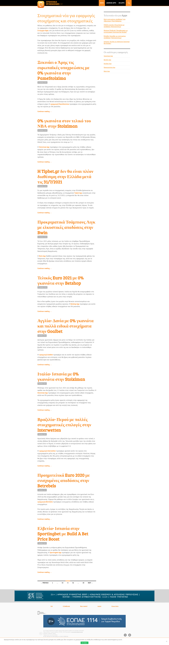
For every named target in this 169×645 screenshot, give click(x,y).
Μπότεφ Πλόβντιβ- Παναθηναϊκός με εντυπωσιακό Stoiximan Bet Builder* (116, 31)
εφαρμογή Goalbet (46, 355)
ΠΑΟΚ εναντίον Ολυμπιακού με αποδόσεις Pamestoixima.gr (114, 26)
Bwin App (42, 256)
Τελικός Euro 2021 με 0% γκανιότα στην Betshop (60, 280)
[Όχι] (167, 641)
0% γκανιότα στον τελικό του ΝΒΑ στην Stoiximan (64, 123)
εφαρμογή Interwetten (47, 451)
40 (83, 583)
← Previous (44, 583)
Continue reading (44, 111)
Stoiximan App (44, 147)
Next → (90, 583)
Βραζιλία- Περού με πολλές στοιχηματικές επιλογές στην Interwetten (64, 424)
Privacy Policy (114, 606)
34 (62, 583)
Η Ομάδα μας (66, 606)
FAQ (52, 606)
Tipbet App (78, 193)
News (102, 3)
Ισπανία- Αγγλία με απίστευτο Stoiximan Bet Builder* (117, 42)
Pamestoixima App (109, 67)
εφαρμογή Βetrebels (45, 502)
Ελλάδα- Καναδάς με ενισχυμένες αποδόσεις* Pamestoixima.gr (115, 37)
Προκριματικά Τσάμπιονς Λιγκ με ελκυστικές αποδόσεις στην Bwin (66, 227)
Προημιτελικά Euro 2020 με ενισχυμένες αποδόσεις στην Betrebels (63, 480)
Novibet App (107, 64)
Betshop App (75, 304)
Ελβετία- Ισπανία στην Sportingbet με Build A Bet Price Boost (62, 533)
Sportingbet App (55, 552)
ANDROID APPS (111, 3)
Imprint (99, 606)
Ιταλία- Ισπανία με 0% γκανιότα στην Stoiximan (61, 376)
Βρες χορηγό (83, 606)
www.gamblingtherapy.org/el (77, 632)
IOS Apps (122, 3)
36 (73, 583)
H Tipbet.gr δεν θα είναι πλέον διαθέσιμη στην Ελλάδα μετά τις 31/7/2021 (65, 176)
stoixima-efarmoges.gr (50, 3)
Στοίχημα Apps (42, 30)
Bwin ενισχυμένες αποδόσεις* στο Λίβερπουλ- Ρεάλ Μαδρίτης (114, 20)
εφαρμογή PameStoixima (59, 104)
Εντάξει (84, 643)
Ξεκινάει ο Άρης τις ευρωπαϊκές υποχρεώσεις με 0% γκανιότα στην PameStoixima (63, 70)
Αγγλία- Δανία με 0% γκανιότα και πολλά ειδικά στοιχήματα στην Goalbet (65, 325)
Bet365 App (107, 60)
